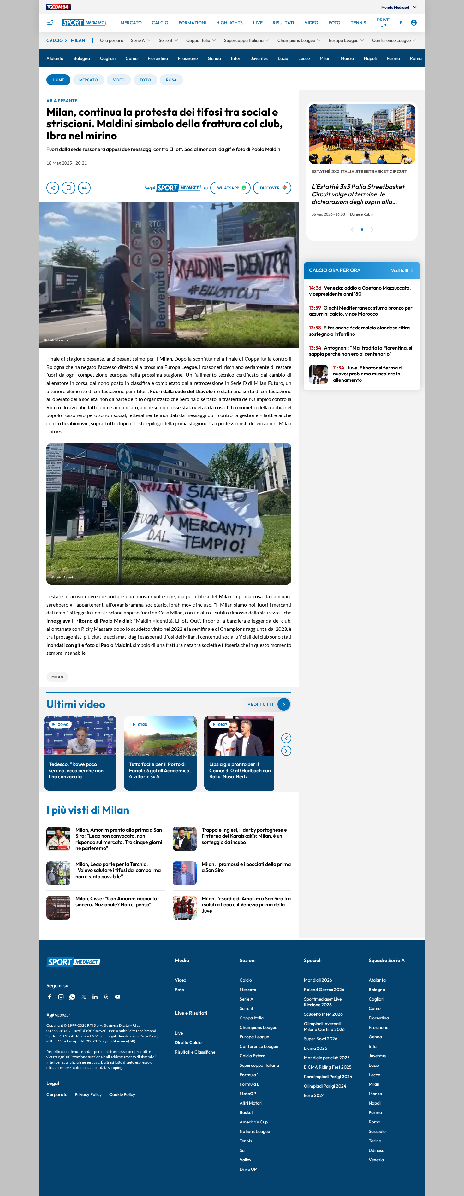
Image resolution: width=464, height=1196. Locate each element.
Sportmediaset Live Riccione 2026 (323, 1001)
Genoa (375, 1037)
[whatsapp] (72, 997)
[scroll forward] (286, 751)
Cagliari (376, 999)
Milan (374, 1084)
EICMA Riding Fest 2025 (328, 1067)
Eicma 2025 (315, 1048)
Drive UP (248, 1169)
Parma (375, 1112)
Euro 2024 (314, 1095)
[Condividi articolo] (52, 188)
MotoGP (248, 1093)
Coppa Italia (252, 1018)
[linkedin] (95, 997)
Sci (242, 1150)
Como (375, 1008)
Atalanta (377, 980)
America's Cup (254, 1122)
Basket (246, 1112)
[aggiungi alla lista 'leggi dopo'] (68, 188)
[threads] (106, 997)
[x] (83, 997)
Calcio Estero (252, 1056)
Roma (374, 1122)
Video (180, 980)
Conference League (259, 1046)
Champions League (258, 1027)
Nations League (255, 1131)
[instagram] (61, 997)
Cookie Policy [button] (122, 1094)
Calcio (246, 980)
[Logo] (85, 22)
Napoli (375, 1103)
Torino (375, 1141)
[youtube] (118, 997)
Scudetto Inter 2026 (323, 1014)
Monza (375, 1093)
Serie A (246, 999)
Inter (373, 1046)
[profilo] (413, 22)
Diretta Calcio (188, 1042)
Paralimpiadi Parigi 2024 (328, 1076)
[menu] (50, 22)
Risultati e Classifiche (195, 1052)
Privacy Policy (88, 1094)
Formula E (249, 1084)
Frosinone (378, 1027)
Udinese (376, 1150)
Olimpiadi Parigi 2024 (325, 1086)
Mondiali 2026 (318, 980)
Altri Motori (251, 1103)
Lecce (374, 1074)
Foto (179, 989)
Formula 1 (249, 1074)
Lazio (374, 1065)
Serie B (246, 1008)
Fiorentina (379, 1018)
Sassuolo (377, 1131)
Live (179, 1033)
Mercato (248, 989)
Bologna (377, 989)
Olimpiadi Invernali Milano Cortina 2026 (324, 1026)
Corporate (56, 1094)
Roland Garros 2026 (324, 989)
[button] (58, 79)
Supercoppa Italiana (259, 1065)
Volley (245, 1160)
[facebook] (49, 997)
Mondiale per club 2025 (327, 1057)
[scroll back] (286, 738)
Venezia (376, 1160)
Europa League (254, 1037)
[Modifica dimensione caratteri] (84, 188)
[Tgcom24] (58, 7)
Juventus (377, 1056)
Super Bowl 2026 (320, 1039)
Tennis (246, 1141)
